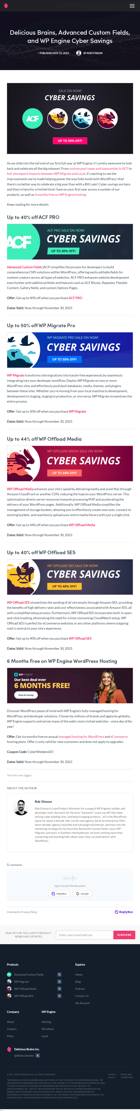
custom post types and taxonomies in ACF (98, 168)
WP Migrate (21, 981)
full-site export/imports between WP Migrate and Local (46, 174)
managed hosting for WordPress (81, 737)
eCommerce (119, 737)
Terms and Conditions (127, 1076)
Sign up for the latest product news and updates (28, 935)
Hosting (46, 1021)
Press (10, 1036)
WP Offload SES (23, 995)
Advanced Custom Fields (29, 974)
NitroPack (48, 1029)
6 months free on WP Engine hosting (60, 195)
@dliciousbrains (24, 1055)
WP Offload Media (25, 988)
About (10, 1021)
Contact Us (82, 995)
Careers (12, 1029)
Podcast (80, 988)
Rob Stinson (43, 801)
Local (45, 1036)
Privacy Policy (112, 1076)
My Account (82, 1003)
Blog (78, 981)
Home (78, 974)
